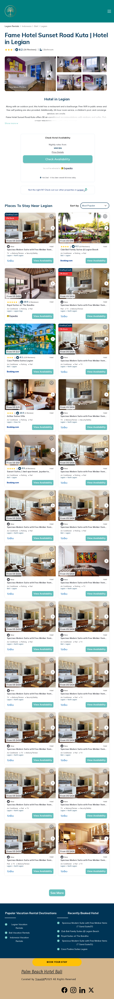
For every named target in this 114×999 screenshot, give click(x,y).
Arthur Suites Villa (16, 416)
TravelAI (40, 979)
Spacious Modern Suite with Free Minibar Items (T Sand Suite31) (84, 942)
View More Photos (17, 87)
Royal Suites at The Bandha (20, 305)
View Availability (43, 260)
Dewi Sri (17, 422)
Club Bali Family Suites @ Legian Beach (79, 249)
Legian (44, 26)
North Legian (18, 255)
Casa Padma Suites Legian (20, 360)
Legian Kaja (18, 311)
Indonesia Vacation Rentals (19, 939)
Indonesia (26, 26)
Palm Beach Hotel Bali (41, 971)
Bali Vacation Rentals (19, 932)
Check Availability (57, 159)
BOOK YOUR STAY (57, 962)
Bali (36, 26)
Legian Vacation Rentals (19, 926)
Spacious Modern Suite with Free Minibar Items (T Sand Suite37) (84, 925)
